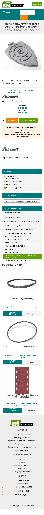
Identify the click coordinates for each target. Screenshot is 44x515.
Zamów (13, 120)
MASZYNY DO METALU (12, 217)
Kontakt (22, 459)
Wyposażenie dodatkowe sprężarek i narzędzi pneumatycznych (21, 256)
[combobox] (22, 201)
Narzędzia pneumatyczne (13, 237)
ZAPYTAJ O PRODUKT (29, 120)
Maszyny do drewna (22, 434)
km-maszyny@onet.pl (23, 495)
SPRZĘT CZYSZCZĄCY (12, 226)
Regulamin (22, 468)
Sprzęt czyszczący (22, 444)
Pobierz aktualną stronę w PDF (15, 101)
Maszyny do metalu (22, 437)
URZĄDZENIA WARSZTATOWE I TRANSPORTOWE (21, 221)
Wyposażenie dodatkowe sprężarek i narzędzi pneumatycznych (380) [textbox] (22, 201)
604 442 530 (27, 487)
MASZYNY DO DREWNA (12, 213)
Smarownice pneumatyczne (15, 246)
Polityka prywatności (22, 472)
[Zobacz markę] (10, 96)
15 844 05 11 (24, 491)
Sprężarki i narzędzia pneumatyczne (22, 447)
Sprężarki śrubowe (11, 249)
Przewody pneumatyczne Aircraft (17, 240)
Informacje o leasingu (22, 465)
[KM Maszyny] (13, 4)
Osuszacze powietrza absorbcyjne (18, 233)
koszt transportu (22, 132)
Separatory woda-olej (13, 243)
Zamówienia (37, 4)
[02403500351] (22, 54)
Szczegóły (31, 314)
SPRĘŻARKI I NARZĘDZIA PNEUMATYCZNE (18, 230)
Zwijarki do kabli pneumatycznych (17, 260)
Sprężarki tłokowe (11, 252)
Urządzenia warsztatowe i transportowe (22, 441)
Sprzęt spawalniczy (22, 450)
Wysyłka (22, 462)
